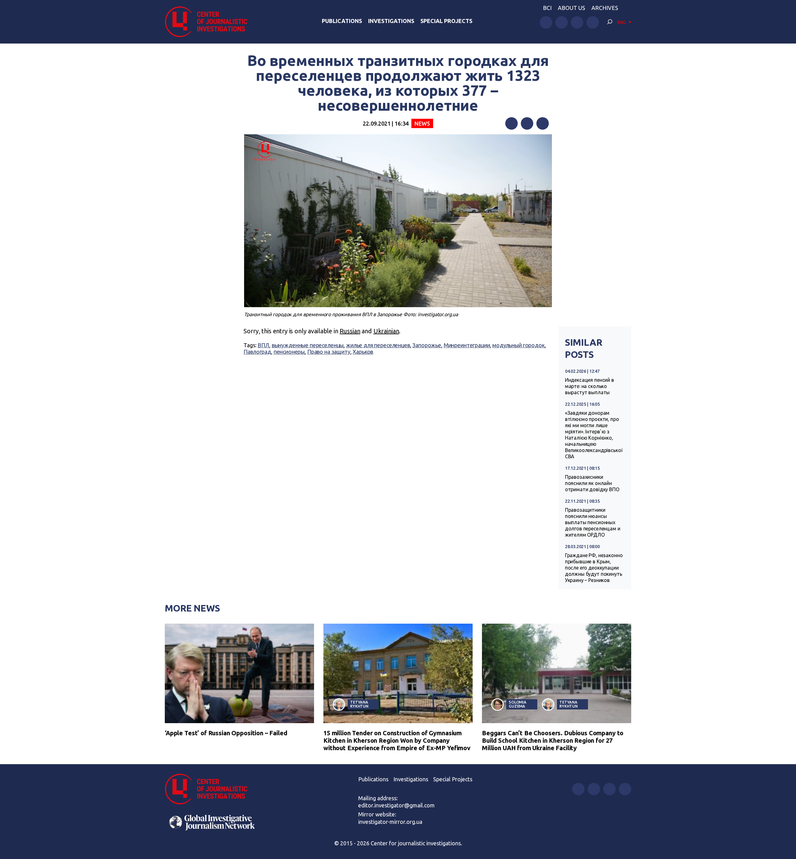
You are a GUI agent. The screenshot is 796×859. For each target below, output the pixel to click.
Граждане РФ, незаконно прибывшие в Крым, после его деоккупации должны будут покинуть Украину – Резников (594, 567)
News (422, 123)
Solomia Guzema (517, 704)
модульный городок (518, 345)
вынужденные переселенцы (308, 345)
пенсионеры (289, 352)
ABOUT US (571, 8)
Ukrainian (386, 331)
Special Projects (446, 21)
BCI (547, 8)
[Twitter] (527, 123)
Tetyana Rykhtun (359, 704)
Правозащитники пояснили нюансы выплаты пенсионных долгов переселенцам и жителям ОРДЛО (592, 522)
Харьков (363, 352)
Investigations (391, 21)
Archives (604, 8)
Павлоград (257, 352)
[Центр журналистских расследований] (209, 21)
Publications (342, 21)
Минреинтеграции (467, 345)
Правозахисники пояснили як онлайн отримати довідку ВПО (592, 483)
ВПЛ (263, 345)
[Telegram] (542, 123)
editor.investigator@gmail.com (396, 805)
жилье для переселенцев (378, 345)
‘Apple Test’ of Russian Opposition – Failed (226, 733)
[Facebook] (511, 123)
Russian (350, 331)
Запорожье (426, 345)
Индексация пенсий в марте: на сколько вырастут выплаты (589, 386)
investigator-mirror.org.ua (390, 822)
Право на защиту (328, 352)
